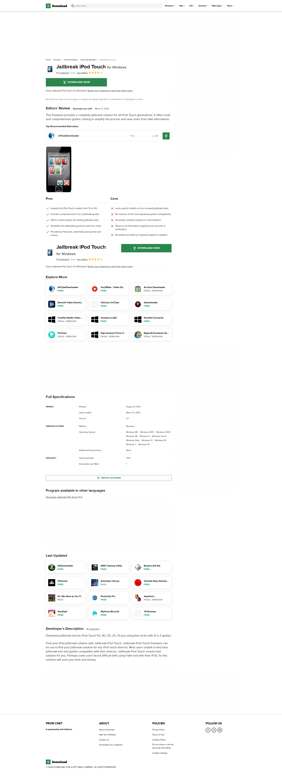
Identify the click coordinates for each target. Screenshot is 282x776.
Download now (79, 82)
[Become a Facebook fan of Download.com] (208, 730)
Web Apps (216, 6)
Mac (181, 6)
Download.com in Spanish (110, 745)
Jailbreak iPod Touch (91, 67)
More (229, 6)
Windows (169, 6)
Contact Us (104, 740)
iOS (191, 6)
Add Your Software (107, 735)
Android (202, 6)
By (62, 73)
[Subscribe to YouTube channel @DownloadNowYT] (219, 730)
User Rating (82, 73)
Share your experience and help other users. (110, 90)
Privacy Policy (158, 729)
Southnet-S (94, 629)
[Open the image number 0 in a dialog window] (58, 169)
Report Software (111, 478)
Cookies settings (159, 753)
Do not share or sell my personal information (163, 746)
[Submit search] (72, 6)
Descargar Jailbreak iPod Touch (62, 497)
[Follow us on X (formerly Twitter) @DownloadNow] (214, 730)
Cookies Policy (159, 740)
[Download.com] (56, 6)
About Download (106, 729)
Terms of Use (158, 735)
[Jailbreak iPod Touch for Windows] (50, 69)
